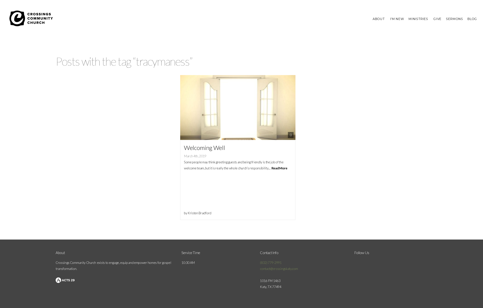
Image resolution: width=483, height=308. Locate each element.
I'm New (397, 19)
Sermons (454, 19)
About (379, 19)
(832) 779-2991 (271, 263)
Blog (472, 19)
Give (437, 19)
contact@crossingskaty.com (279, 269)
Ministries (418, 19)
